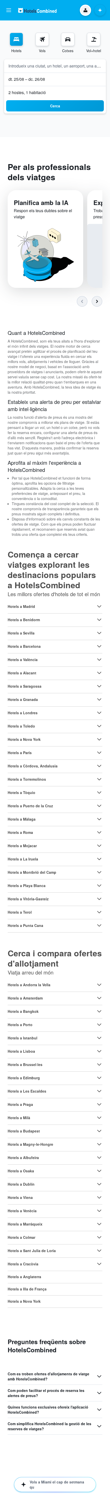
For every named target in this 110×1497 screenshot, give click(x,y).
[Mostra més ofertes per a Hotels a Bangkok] (99, 1011)
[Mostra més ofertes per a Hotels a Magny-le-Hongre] (99, 1144)
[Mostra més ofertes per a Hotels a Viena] (99, 1197)
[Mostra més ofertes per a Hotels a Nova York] (99, 739)
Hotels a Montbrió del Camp (32, 872)
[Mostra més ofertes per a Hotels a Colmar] (99, 1237)
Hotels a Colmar (21, 1237)
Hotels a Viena (20, 1197)
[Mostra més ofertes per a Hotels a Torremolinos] (99, 779)
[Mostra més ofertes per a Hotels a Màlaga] (99, 819)
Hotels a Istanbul (22, 1037)
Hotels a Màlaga (22, 819)
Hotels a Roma (20, 832)
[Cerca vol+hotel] (93, 39)
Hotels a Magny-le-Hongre (30, 1144)
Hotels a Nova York (24, 739)
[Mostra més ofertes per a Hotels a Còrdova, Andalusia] (99, 766)
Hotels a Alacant (22, 672)
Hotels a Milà (19, 1117)
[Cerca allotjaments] (16, 39)
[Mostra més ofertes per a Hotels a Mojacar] (99, 846)
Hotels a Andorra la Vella (29, 984)
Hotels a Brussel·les (25, 1064)
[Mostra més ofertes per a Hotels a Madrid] (99, 606)
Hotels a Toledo (21, 726)
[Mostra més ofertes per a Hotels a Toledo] (99, 726)
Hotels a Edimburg (24, 1077)
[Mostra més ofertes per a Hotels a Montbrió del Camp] (99, 872)
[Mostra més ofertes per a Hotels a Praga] (99, 1104)
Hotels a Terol (20, 912)
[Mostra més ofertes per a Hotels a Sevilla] (99, 633)
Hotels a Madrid (21, 606)
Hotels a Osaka (21, 1170)
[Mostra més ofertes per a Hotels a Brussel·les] (99, 1064)
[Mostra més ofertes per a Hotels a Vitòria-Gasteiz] (99, 899)
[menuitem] (16, 43)
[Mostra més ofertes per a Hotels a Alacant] (99, 673)
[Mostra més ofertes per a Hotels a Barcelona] (99, 646)
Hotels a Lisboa (21, 1051)
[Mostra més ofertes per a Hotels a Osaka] (99, 1171)
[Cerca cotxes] (67, 39)
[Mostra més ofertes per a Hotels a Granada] (99, 699)
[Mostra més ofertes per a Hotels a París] (99, 753)
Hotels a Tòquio (21, 792)
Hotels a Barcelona (24, 646)
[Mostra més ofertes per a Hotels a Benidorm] (99, 620)
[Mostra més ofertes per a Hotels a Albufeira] (99, 1157)
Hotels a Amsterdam (25, 998)
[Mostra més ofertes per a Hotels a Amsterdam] (99, 998)
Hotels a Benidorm (24, 619)
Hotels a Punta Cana (25, 925)
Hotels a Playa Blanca (27, 885)
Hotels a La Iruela (23, 858)
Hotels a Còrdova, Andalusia (33, 765)
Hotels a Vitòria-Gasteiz (28, 898)
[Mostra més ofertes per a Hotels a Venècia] (99, 1211)
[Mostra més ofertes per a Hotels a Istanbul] (99, 1038)
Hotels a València (23, 659)
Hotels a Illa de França (27, 1288)
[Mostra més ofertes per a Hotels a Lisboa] (99, 1051)
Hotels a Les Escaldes (27, 1091)
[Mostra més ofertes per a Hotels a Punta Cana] (99, 925)
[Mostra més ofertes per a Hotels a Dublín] (99, 1184)
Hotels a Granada (23, 699)
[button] (8, 10)
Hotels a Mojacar (22, 845)
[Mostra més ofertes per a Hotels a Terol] (99, 912)
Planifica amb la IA (41, 202)
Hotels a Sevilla (21, 633)
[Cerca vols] (42, 39)
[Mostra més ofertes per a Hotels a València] (99, 659)
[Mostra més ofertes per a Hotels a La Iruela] (99, 859)
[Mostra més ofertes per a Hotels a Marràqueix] (99, 1224)
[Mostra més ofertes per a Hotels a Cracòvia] (99, 1264)
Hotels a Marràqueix (25, 1224)
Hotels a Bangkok (23, 1011)
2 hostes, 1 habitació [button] (27, 92)
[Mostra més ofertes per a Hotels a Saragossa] (99, 686)
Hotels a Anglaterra (24, 1276)
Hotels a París (20, 752)
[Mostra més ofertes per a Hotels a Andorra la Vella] (99, 985)
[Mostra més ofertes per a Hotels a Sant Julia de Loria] (99, 1251)
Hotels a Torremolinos (27, 779)
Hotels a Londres (23, 712)
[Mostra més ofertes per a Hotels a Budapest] (99, 1131)
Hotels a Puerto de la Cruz (30, 805)
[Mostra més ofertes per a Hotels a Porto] (99, 1025)
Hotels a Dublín (21, 1184)
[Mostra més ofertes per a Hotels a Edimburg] (99, 1078)
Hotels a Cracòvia (23, 1263)
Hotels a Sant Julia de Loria (32, 1250)
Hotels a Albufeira (23, 1157)
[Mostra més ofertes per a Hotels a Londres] (99, 713)
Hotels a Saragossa (24, 686)
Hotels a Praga (20, 1104)
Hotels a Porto (20, 1024)
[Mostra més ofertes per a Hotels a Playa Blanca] (99, 885)
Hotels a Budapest (24, 1130)
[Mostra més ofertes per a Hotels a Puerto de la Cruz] (99, 806)
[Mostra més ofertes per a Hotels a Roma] (99, 832)
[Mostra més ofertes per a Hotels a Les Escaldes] (99, 1091)
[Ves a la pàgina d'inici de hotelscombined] (37, 10)
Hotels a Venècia (22, 1210)
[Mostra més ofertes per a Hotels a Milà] (99, 1118)
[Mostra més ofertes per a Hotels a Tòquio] (99, 792)
